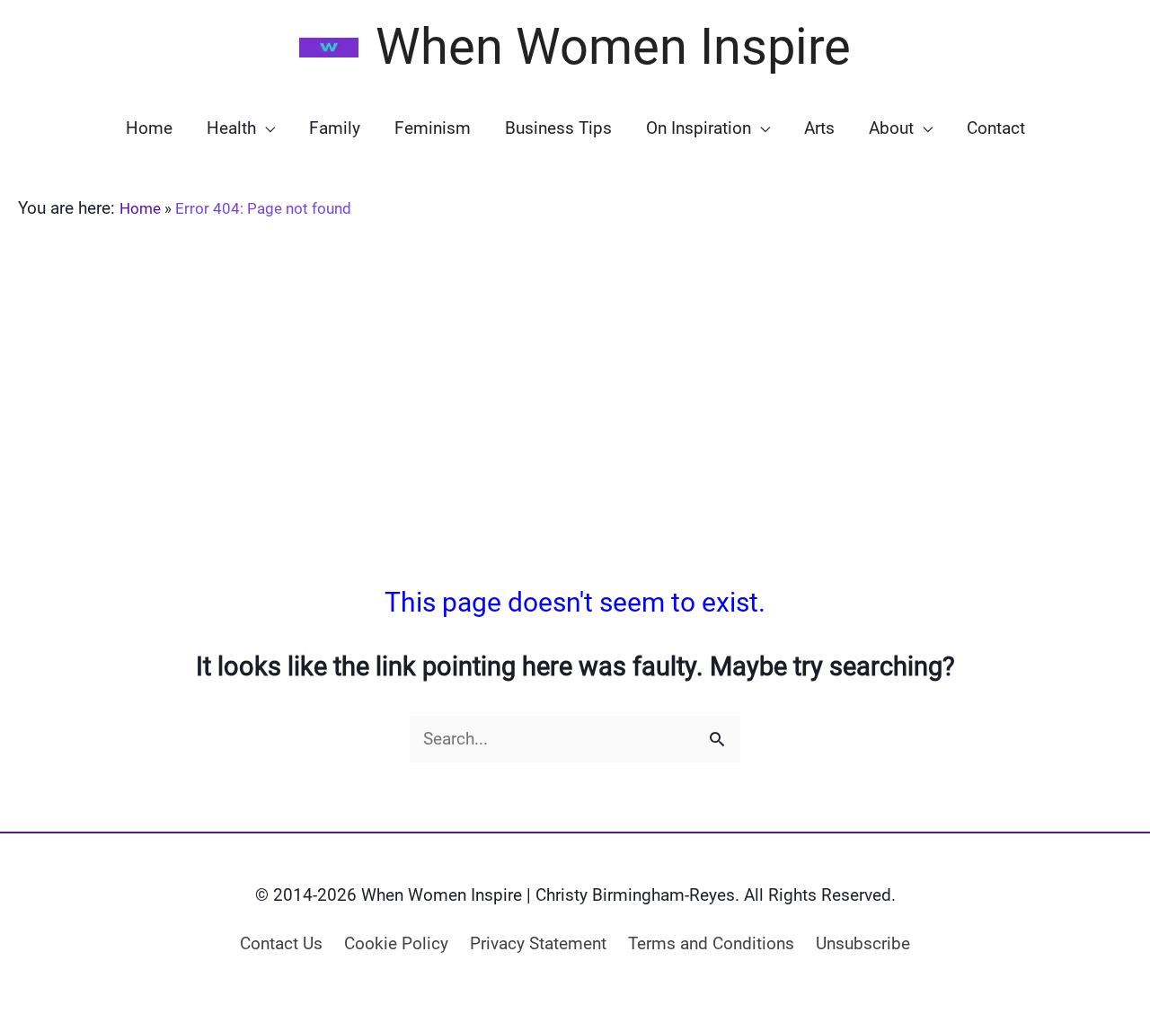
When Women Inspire (613, 46)
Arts (819, 128)
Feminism (432, 128)
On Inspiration (698, 128)
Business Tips (558, 128)
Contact (996, 128)
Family (334, 128)
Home (149, 128)
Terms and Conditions (711, 943)
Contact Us (281, 943)
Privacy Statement (538, 943)
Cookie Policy (396, 943)
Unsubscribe (863, 943)
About (891, 128)
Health (231, 128)
